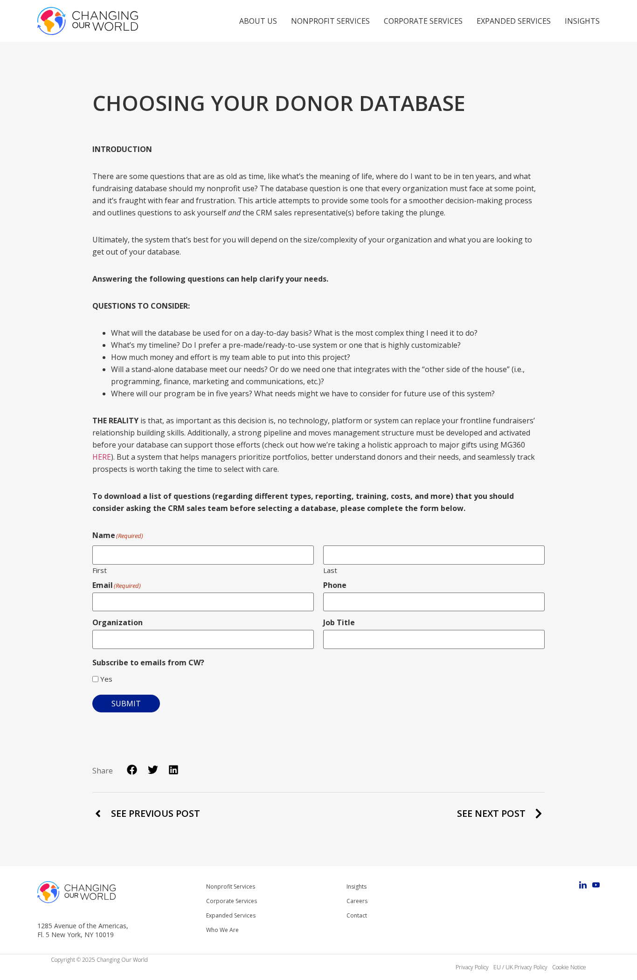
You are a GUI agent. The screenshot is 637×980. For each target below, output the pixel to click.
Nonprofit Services (330, 21)
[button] (132, 770)
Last (330, 570)
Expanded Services (514, 21)
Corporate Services (423, 21)
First (99, 570)
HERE (101, 457)
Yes (106, 679)
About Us (258, 21)
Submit (126, 703)
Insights (582, 21)
